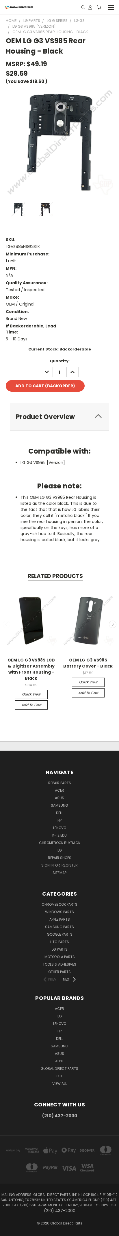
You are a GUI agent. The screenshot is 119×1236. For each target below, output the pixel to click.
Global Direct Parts (59, 1068)
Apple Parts (59, 919)
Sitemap (59, 872)
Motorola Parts (59, 956)
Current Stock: (59, 349)
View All (59, 1083)
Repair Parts (59, 782)
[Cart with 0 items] (99, 7)
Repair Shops (59, 857)
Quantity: (60, 361)
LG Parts (60, 949)
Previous (6, 624)
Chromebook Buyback (59, 842)
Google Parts (59, 934)
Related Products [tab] (55, 576)
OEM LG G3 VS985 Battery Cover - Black (88, 663)
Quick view (31, 694)
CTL (59, 1076)
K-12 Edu (59, 835)
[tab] (59, 417)
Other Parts (59, 971)
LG (59, 850)
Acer (59, 790)
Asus (59, 797)
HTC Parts (59, 941)
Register (70, 865)
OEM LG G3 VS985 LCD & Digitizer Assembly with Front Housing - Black (31, 669)
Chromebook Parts (59, 904)
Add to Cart (31, 704)
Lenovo (59, 827)
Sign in (48, 865)
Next (112, 624)
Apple (59, 1061)
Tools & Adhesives (59, 964)
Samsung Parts (59, 926)
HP (59, 820)
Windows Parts (59, 911)
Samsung (59, 805)
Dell (59, 812)
